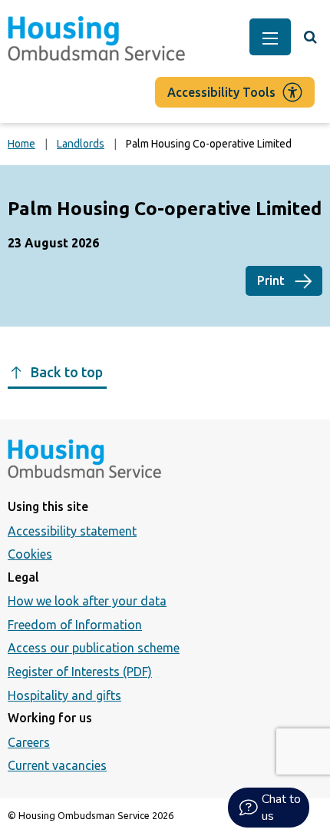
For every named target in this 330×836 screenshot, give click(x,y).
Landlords (80, 144)
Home (21, 144)
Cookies (30, 554)
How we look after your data (87, 601)
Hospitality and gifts (64, 695)
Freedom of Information (75, 625)
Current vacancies (57, 765)
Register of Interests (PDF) (80, 671)
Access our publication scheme (94, 648)
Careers (29, 742)
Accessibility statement (72, 531)
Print (271, 280)
